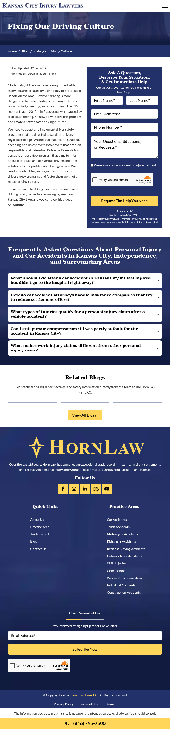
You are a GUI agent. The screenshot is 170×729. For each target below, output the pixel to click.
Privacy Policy (64, 704)
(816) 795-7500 (89, 723)
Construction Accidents (125, 592)
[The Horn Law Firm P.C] (42, 5)
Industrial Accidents (123, 585)
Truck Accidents (120, 527)
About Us (40, 519)
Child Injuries (118, 563)
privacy (112, 219)
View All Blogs (84, 415)
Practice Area (43, 527)
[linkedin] (85, 489)
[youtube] (107, 489)
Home (12, 51)
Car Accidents (118, 519)
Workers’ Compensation (126, 578)
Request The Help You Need (124, 201)
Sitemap (110, 704)
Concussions (117, 571)
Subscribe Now (85, 649)
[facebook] (63, 489)
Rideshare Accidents (123, 541)
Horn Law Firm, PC (84, 695)
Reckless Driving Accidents (127, 549)
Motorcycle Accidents (124, 534)
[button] (85, 280)
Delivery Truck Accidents (126, 556)
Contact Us (41, 549)
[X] (74, 489)
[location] (96, 489)
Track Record (43, 534)
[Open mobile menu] (165, 6)
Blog (25, 51)
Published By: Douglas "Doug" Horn (33, 73)
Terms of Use (89, 704)
